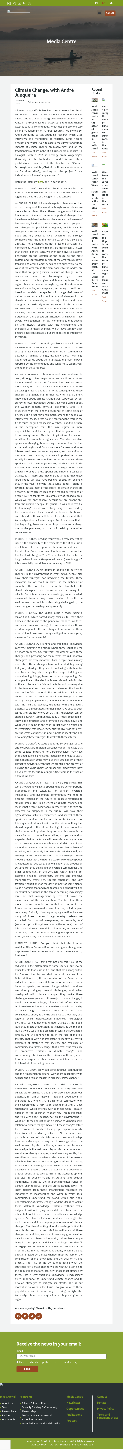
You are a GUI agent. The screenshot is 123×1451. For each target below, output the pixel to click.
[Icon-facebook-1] (9, 3)
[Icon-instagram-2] (14, 3)
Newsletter (73, 1402)
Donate (101, 1402)
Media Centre (74, 1396)
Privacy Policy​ (105, 1408)
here (40, 182)
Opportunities (75, 1408)
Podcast (71, 1420)
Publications (74, 1414)
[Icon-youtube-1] (19, 3)
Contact (102, 1396)
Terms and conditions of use (107, 1416)
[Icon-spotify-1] (29, 3)
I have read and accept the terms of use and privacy (48, 1362)
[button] (99, 12)
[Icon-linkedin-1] (24, 3)
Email (19, 1351)
